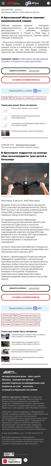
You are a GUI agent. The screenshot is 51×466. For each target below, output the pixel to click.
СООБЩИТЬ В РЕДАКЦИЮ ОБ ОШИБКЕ (19, 390)
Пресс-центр (34, 376)
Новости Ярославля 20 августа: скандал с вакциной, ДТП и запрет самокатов (26, 351)
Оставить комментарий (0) (25, 80)
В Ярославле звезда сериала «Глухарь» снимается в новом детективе (24, 60)
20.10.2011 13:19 (7, 10)
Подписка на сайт (11, 386)
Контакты (28, 386)
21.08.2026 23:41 (7, 145)
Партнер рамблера (22, 454)
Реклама (6, 380)
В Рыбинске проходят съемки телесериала (27, 131)
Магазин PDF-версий (23, 380)
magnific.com (7, 196)
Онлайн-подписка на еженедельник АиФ (23, 383)
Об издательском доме (14, 376)
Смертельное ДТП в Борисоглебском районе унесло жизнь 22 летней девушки (28, 335)
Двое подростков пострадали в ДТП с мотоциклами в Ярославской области (25, 343)
